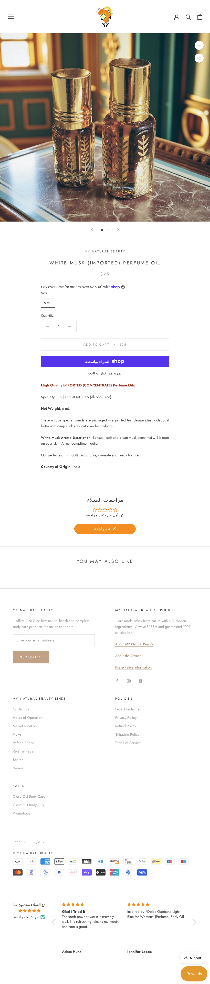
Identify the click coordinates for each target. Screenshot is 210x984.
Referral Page (23, 751)
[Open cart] (199, 17)
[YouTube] (140, 681)
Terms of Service (128, 742)
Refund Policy (125, 725)
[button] (54, 922)
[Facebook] (117, 681)
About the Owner (128, 655)
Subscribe (30, 657)
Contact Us (21, 709)
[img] (29, 911)
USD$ (17, 842)
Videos (18, 768)
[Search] (188, 16)
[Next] (118, 229)
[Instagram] (129, 681)
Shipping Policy (127, 734)
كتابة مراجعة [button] (105, 529)
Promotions (21, 813)
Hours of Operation (28, 717)
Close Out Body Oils (28, 804)
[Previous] (92, 229)
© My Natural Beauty (33, 853)
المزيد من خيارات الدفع (105, 373)
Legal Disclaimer (128, 709)
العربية (36, 842)
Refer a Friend (23, 742)
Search (18, 759)
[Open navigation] (11, 16)
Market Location (25, 725)
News (17, 734)
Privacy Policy (125, 717)
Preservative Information (133, 667)
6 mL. (48, 302)
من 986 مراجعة (26, 916)
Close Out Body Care (29, 796)
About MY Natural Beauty (134, 644)
